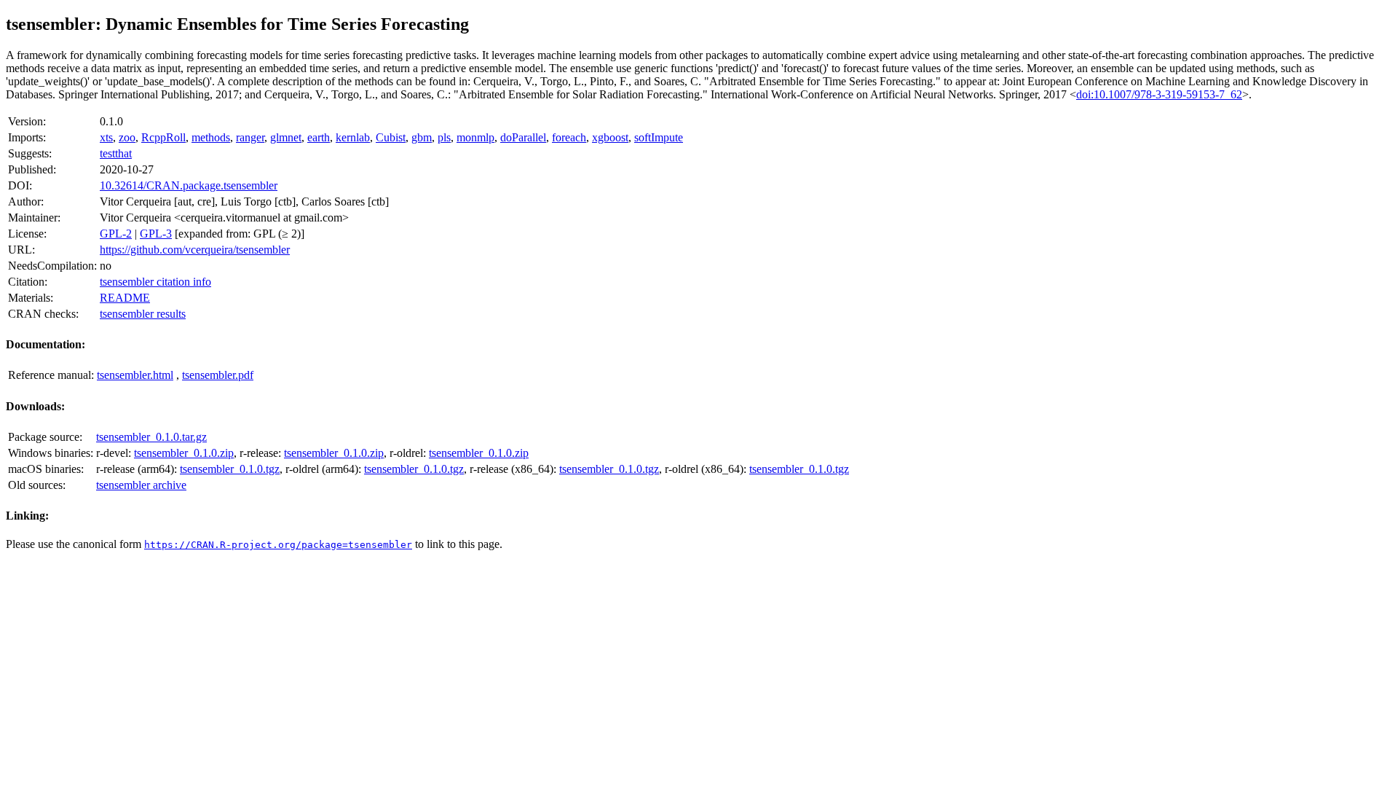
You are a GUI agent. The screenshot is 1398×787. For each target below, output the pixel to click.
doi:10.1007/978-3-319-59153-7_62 (1159, 94)
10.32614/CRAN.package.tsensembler (188, 185)
